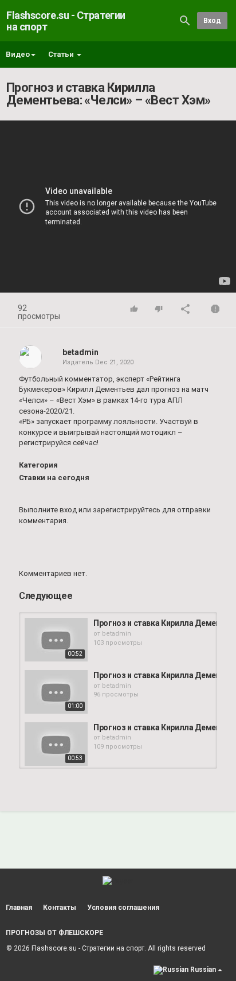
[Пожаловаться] (215, 310)
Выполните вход (48, 509)
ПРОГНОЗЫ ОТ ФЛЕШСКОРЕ (54, 933)
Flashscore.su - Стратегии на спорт (65, 21)
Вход (212, 21)
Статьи (62, 54)
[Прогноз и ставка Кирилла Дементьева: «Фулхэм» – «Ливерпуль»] (56, 744)
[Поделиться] (185, 310)
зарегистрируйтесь (126, 509)
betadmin (80, 352)
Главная (19, 908)
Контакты (59, 908)
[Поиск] (185, 20)
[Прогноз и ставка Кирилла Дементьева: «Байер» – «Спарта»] (56, 639)
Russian (203, 970)
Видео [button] (18, 54)
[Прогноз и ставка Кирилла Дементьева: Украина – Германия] (56, 692)
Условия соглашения (123, 908)
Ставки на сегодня (54, 477)
